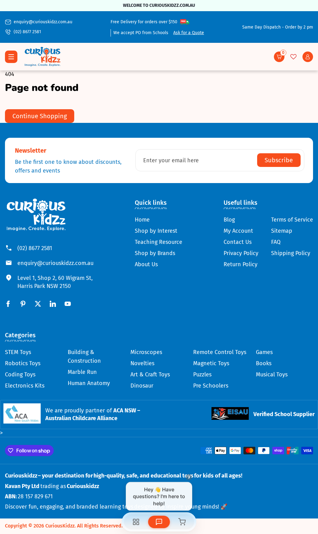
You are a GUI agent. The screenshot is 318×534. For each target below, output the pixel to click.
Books (263, 363)
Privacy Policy (241, 253)
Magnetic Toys (211, 363)
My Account (238, 230)
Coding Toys (20, 374)
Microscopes (146, 352)
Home (142, 219)
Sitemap (281, 230)
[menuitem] (158, 219)
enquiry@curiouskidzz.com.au (43, 22)
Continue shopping (39, 116)
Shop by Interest (156, 230)
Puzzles (202, 374)
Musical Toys (272, 374)
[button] (279, 57)
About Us (146, 264)
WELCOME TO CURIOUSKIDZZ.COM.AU (159, 5)
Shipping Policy (290, 253)
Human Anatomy (89, 383)
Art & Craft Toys (150, 374)
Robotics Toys (22, 363)
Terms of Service (292, 219)
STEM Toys (18, 352)
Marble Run (82, 372)
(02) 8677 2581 (27, 31)
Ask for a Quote (188, 32)
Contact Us (238, 242)
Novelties (142, 363)
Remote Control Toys (219, 352)
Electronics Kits (24, 385)
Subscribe (279, 160)
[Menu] (11, 57)
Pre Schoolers (210, 385)
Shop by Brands (155, 253)
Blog (229, 219)
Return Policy (240, 264)
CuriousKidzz (60, 526)
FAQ (275, 242)
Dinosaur (141, 385)
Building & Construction (84, 356)
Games (264, 352)
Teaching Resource (158, 242)
